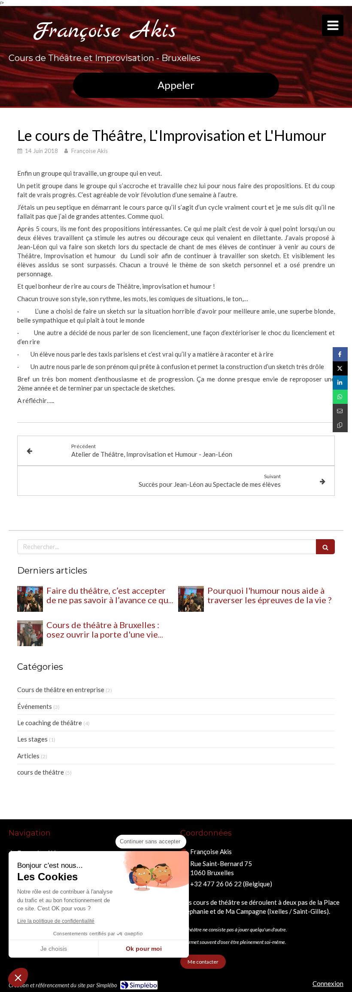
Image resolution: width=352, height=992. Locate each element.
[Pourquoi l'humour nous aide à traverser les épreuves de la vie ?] (191, 599)
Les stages (32, 739)
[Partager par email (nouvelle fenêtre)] (340, 411)
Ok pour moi (144, 948)
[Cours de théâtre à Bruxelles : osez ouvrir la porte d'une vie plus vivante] (30, 633)
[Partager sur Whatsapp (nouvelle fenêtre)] (340, 397)
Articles (28, 756)
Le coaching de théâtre (49, 722)
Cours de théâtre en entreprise (60, 689)
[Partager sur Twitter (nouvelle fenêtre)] (340, 368)
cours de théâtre (40, 772)
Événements (34, 706)
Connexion (328, 983)
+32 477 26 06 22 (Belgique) (231, 884)
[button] (18, 977)
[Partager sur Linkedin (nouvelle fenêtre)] (340, 382)
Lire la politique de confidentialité (55, 921)
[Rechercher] (325, 546)
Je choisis (53, 948)
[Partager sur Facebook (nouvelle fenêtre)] (340, 354)
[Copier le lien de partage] (340, 425)
